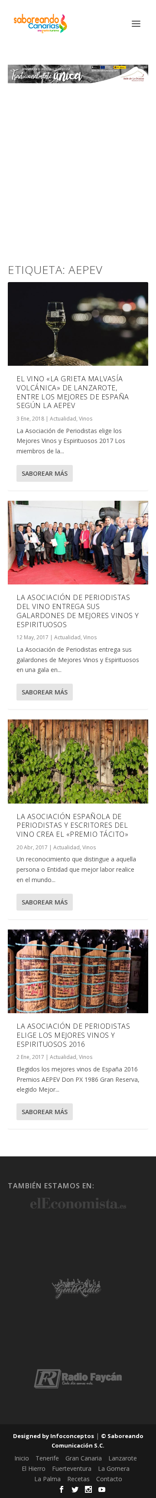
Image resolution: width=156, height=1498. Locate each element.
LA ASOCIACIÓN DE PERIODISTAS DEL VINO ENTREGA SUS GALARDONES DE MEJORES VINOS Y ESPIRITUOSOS (77, 611)
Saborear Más (45, 473)
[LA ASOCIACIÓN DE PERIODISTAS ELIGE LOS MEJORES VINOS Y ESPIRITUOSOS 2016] (78, 971)
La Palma (47, 1479)
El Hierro (34, 1468)
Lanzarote (122, 1458)
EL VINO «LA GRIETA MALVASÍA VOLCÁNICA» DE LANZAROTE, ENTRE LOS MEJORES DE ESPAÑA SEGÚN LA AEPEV (72, 392)
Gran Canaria (83, 1458)
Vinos (85, 418)
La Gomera (114, 1468)
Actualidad (63, 418)
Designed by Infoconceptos (53, 1436)
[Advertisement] (78, 165)
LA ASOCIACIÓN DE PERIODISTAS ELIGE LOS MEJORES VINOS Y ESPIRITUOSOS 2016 (73, 1035)
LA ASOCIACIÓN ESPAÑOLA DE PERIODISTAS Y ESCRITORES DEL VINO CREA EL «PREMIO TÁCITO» (72, 825)
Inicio (21, 1458)
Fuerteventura (71, 1468)
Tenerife (47, 1458)
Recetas (78, 1479)
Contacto (109, 1479)
